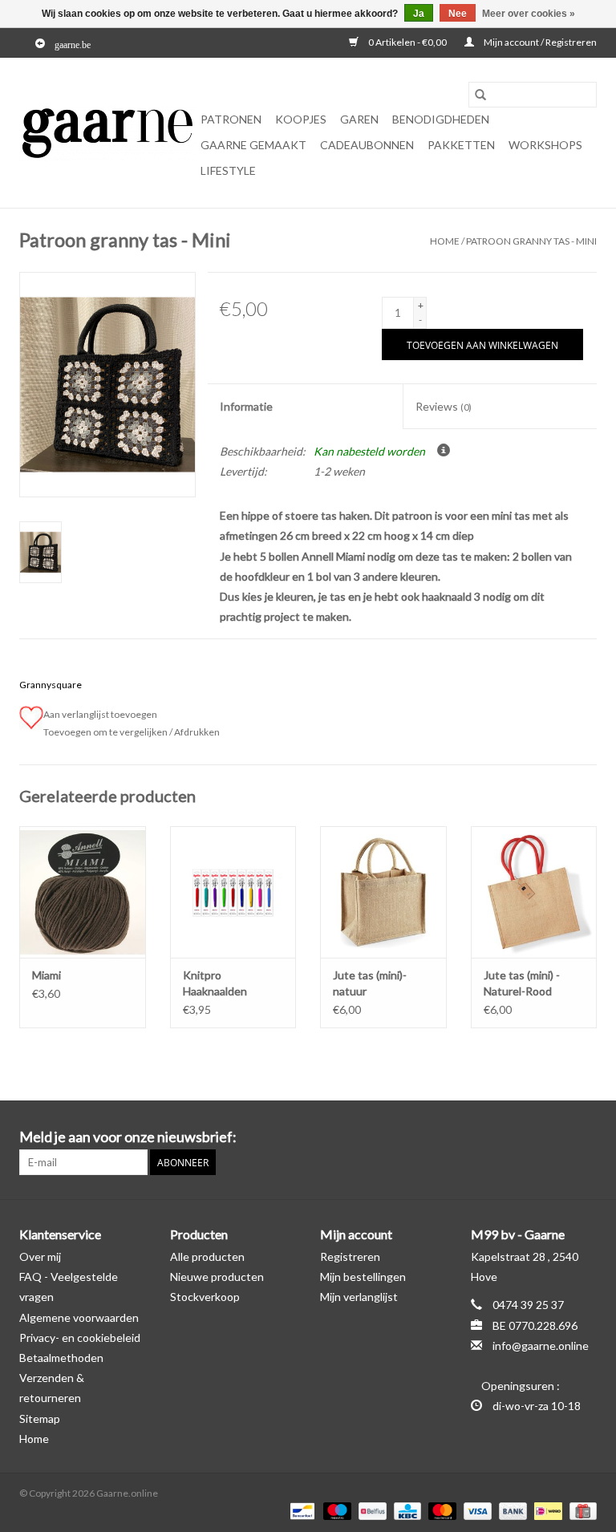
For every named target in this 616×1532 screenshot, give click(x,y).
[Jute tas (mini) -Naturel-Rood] (534, 892)
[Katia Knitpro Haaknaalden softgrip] (233, 892)
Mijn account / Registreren (539, 42)
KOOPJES (300, 119)
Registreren (350, 1256)
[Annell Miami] (82, 892)
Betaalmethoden (61, 1357)
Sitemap (39, 1418)
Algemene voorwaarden (79, 1317)
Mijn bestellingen (363, 1276)
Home (445, 241)
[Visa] (475, 1510)
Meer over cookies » (528, 13)
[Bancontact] (300, 1510)
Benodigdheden (440, 119)
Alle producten (207, 1256)
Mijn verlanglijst (359, 1296)
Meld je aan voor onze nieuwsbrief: (128, 1137)
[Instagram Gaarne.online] (584, 1137)
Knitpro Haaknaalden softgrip (215, 983)
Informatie (246, 406)
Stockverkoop (205, 1296)
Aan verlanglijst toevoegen (101, 714)
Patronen (231, 119)
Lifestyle (228, 170)
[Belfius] (370, 1510)
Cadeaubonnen (367, 145)
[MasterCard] (440, 1510)
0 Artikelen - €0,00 (407, 42)
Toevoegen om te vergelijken (106, 732)
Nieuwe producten (217, 1276)
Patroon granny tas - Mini (531, 241)
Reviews (443, 406)
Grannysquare (50, 685)
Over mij (40, 1256)
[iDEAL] (546, 1510)
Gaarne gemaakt (253, 145)
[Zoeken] (480, 94)
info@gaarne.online (540, 1345)
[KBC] (405, 1510)
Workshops (545, 145)
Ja (418, 13)
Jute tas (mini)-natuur (370, 983)
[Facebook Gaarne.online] (556, 1137)
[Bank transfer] (511, 1510)
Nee (457, 13)
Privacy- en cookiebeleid (79, 1337)
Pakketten (461, 145)
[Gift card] (580, 1510)
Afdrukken (197, 732)
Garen (359, 119)
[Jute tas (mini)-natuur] (383, 892)
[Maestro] (335, 1510)
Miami (46, 975)
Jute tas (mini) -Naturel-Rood (522, 983)
